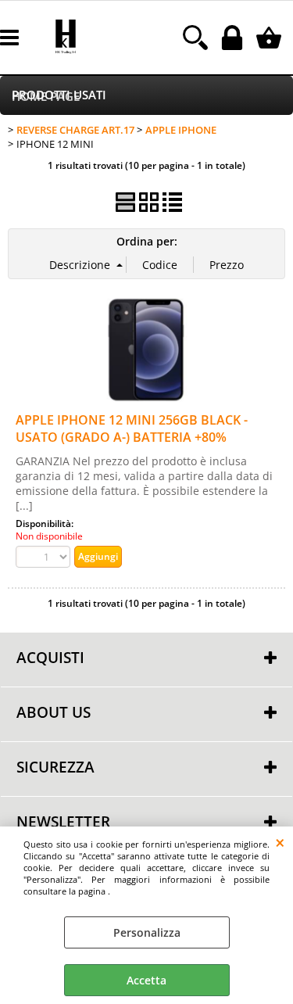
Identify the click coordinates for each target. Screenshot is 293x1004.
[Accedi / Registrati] (234, 37)
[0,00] (270, 37)
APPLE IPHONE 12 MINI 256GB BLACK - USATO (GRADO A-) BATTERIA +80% (132, 428)
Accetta (146, 980)
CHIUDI (280, 842)
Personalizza (146, 932)
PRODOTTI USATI (59, 95)
